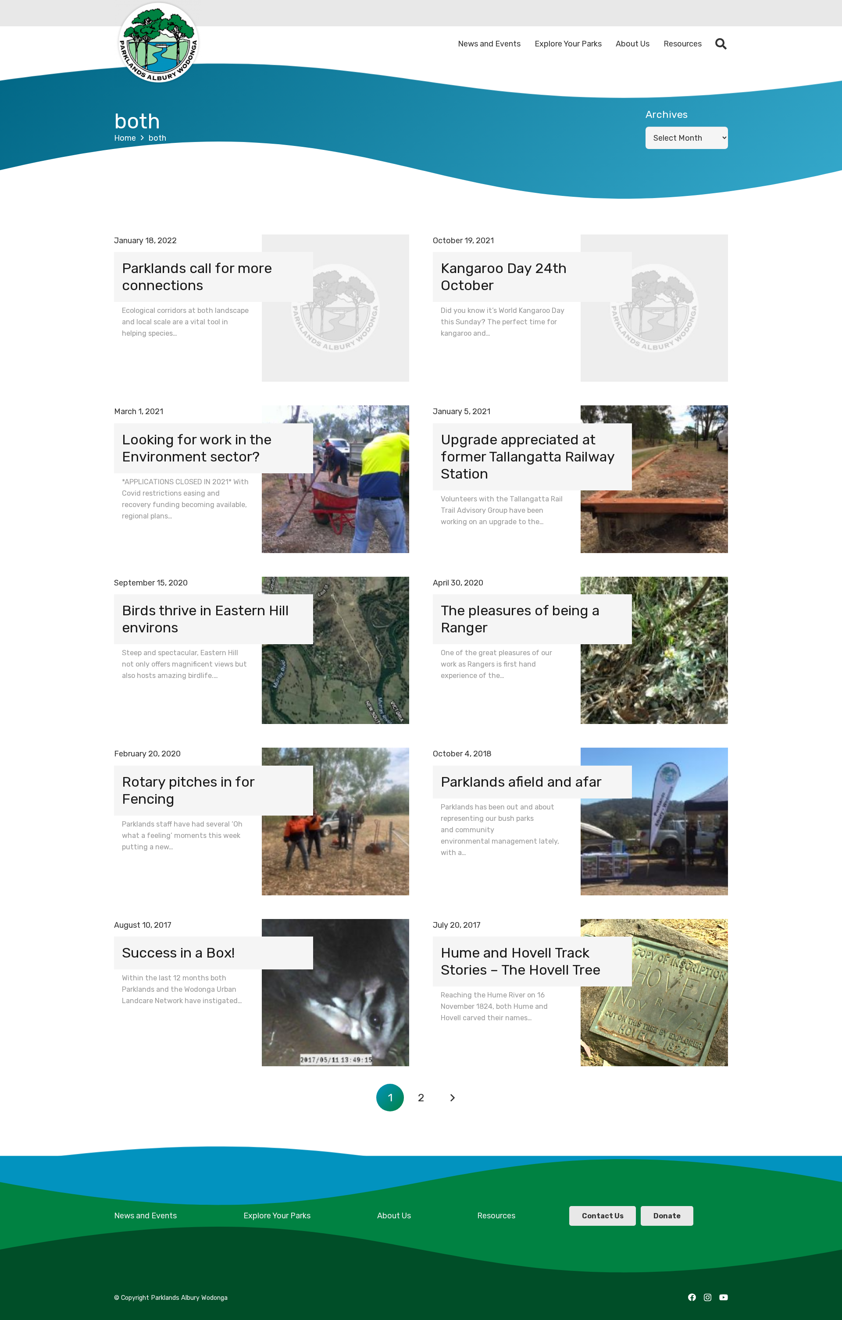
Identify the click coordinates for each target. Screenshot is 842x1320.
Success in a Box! (178, 952)
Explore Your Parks (276, 1216)
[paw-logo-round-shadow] (158, 44)
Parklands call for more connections (197, 277)
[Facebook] (692, 1297)
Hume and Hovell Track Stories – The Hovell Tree (520, 961)
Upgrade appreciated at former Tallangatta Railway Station (527, 456)
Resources (496, 1216)
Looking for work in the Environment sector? (196, 448)
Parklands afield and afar (521, 782)
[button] (721, 44)
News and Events (145, 1216)
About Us (394, 1216)
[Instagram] (707, 1297)
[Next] (452, 1097)
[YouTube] (723, 1297)
